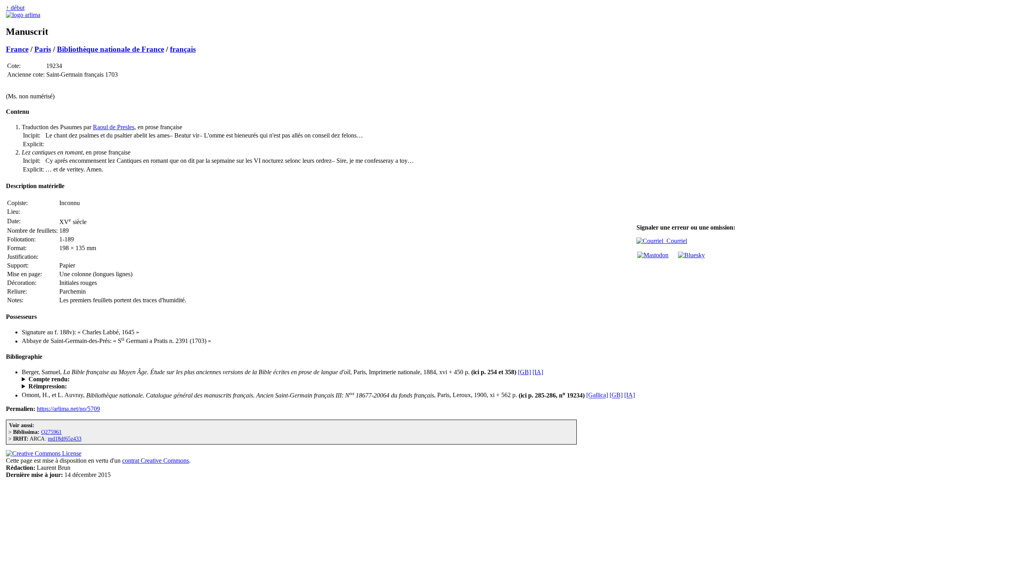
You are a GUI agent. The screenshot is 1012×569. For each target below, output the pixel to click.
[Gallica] (597, 395)
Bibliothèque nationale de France (110, 49)
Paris (42, 49)
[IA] (537, 372)
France (17, 49)
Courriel (675, 240)
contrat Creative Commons (155, 460)
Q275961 (51, 432)
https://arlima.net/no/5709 (68, 408)
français (183, 49)
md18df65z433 (64, 438)
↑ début (15, 7)
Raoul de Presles (113, 127)
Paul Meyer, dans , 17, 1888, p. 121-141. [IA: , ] (120, 379)
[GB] (524, 372)
